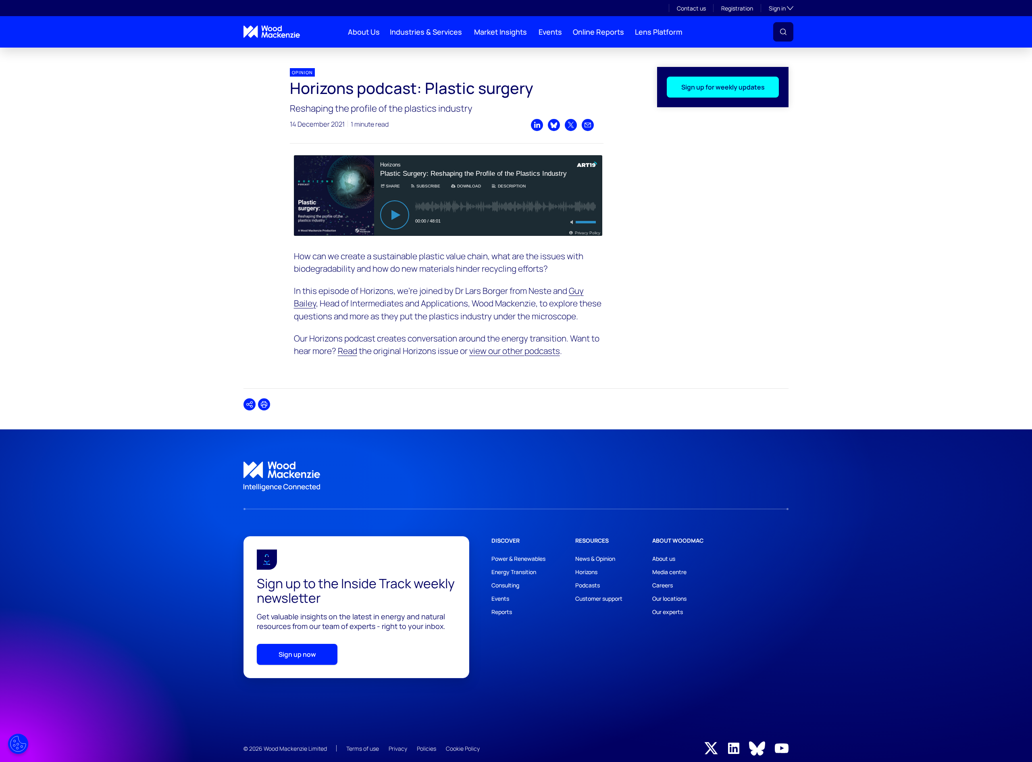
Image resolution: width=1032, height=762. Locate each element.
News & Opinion (595, 558)
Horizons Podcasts (263, 54)
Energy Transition (513, 572)
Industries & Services (426, 32)
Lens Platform (658, 32)
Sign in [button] (781, 8)
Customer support (598, 598)
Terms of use (362, 748)
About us (663, 558)
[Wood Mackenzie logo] (271, 31)
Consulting (505, 585)
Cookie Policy (463, 748)
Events (550, 32)
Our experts (667, 612)
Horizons (586, 572)
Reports (501, 612)
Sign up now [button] (297, 654)
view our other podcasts (514, 350)
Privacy (398, 748)
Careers (662, 585)
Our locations (669, 598)
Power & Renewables (518, 558)
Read (347, 350)
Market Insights (500, 32)
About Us (364, 32)
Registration (737, 8)
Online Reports (598, 32)
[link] (516, 476)
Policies (426, 748)
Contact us (691, 8)
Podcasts (587, 585)
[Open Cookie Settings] (18, 744)
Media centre (669, 572)
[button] (783, 32)
